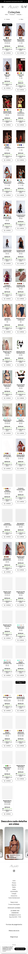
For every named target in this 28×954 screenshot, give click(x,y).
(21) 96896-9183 (15, 910)
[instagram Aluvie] (14, 871)
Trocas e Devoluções (14, 904)
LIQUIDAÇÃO (14, 891)
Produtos (12, 14)
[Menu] (3, 7)
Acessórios (14, 896)
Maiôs (14, 887)
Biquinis (14, 885)
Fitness (14, 883)
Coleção (14, 893)
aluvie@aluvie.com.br (15, 915)
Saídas (14, 889)
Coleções (18, 14)
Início (6, 14)
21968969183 (15, 913)
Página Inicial (14, 902)
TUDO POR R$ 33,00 (14, 898)
